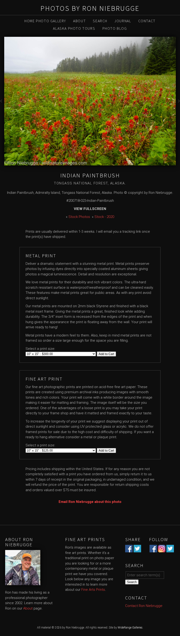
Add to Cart (106, 354)
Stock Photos (79, 217)
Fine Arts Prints (93, 589)
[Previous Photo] (2, 104)
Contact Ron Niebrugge (143, 606)
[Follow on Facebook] (153, 550)
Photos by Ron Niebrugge (90, 8)
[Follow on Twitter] (170, 550)
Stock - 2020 (104, 217)
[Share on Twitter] (137, 550)
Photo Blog (114, 28)
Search (100, 21)
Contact (147, 21)
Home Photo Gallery (45, 21)
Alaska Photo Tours (74, 28)
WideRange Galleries (130, 627)
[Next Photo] (178, 104)
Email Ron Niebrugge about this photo (90, 502)
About (79, 21)
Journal (122, 21)
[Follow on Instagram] (161, 550)
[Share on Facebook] (129, 550)
